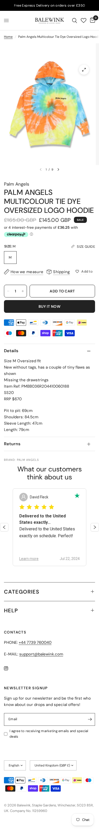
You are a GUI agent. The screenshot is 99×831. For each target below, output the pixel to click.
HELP (11, 610)
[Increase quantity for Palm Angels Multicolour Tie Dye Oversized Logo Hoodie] (23, 291)
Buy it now (49, 306)
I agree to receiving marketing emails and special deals (49, 734)
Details (11, 350)
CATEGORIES (21, 591)
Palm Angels (16, 184)
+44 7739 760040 (35, 642)
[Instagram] (10, 668)
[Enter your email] (89, 719)
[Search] (74, 20)
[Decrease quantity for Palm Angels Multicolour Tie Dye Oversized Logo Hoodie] (8, 291)
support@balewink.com (41, 654)
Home (8, 37)
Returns (12, 444)
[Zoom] (84, 70)
